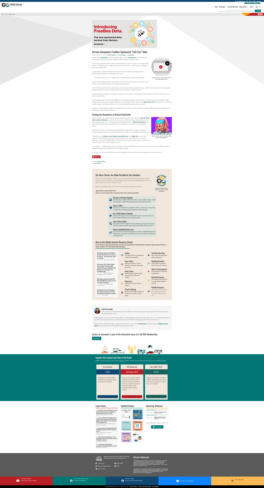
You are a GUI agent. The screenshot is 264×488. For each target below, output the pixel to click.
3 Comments (130, 55)
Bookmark (97, 157)
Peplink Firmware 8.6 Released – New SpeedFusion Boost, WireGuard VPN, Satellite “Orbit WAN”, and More (106, 292)
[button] (259, 6)
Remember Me (222, 11)
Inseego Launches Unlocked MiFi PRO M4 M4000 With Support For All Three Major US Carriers (106, 281)
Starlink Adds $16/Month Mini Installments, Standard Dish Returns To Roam (106, 445)
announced (103, 57)
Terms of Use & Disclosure (144, 486)
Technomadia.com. (120, 458)
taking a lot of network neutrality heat (115, 136)
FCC (100, 163)
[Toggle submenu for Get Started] (226, 7)
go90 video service (150, 102)
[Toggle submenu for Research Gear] (248, 7)
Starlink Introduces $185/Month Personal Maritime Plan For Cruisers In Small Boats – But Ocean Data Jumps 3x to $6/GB (106, 255)
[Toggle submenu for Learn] (253, 7)
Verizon (97, 163)
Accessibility (155, 486)
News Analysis (112, 55)
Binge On (135, 136)
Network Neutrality (139, 122)
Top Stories (112, 259)
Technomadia (142, 324)
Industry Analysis (107, 273)
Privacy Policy (133, 486)
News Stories (107, 259)
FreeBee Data (132, 57)
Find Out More (97, 338)
